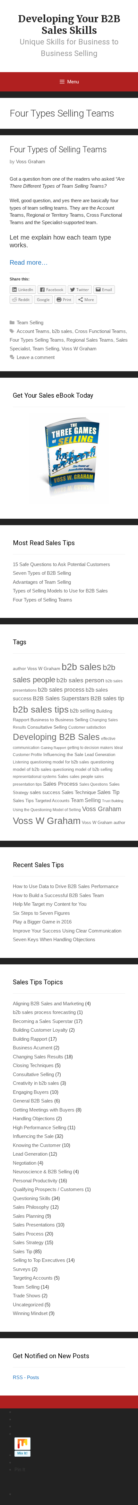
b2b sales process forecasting (44, 1012)
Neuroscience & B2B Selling (42, 1171)
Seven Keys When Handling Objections (54, 939)
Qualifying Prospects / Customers (48, 1189)
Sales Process (60, 784)
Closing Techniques (33, 1065)
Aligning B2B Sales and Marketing (48, 1003)
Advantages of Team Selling (42, 582)
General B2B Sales (33, 1100)
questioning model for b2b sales (59, 762)
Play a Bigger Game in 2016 (42, 921)
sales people (81, 776)
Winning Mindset (30, 1313)
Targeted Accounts (52, 800)
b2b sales (62, 331)
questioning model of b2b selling (82, 769)
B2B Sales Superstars (61, 698)
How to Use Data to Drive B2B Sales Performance (65, 886)
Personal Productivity (35, 1180)
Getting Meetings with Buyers (43, 1109)
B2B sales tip (107, 698)
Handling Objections (34, 1118)
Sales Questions (93, 784)
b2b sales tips (41, 710)
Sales (63, 776)
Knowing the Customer (37, 1145)
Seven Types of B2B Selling (42, 573)
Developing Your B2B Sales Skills (69, 24)
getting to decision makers (90, 747)
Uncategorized (28, 1304)
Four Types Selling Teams (37, 340)
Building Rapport (30, 1039)
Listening (21, 762)
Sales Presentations (34, 1224)
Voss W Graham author (103, 822)
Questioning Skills (31, 1198)
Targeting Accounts (33, 1278)
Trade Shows (26, 1295)
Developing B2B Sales (56, 737)
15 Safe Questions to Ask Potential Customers (61, 564)
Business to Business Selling (59, 719)
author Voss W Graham (36, 668)
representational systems (34, 776)
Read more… (29, 262)
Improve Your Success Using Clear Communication (67, 930)
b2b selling (82, 711)
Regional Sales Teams (89, 340)
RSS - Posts (26, 1377)
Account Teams (33, 331)
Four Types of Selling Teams (58, 149)
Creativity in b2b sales (36, 1083)
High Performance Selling (39, 1127)
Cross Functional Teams (100, 331)
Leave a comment (36, 357)
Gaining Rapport (53, 748)
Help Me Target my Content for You (49, 904)
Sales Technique (79, 792)
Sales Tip (108, 792)
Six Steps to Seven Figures (41, 913)
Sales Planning (28, 1216)
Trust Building (112, 801)
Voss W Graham (79, 348)
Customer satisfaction (87, 727)
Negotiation (24, 1163)
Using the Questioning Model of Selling (47, 810)
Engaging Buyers (31, 1092)
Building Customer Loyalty (40, 1030)
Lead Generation (100, 754)
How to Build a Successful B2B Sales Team (58, 895)
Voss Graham (101, 808)
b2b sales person (80, 680)
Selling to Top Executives (39, 1260)
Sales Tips (23, 800)
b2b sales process (61, 689)
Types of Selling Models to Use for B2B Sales (60, 590)
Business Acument (32, 1047)
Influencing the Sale (63, 754)
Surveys (21, 1269)
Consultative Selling (47, 727)
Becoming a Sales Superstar (43, 1021)
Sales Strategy (28, 1242)
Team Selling (30, 322)
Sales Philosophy (31, 1207)
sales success (45, 792)
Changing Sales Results (38, 1056)
